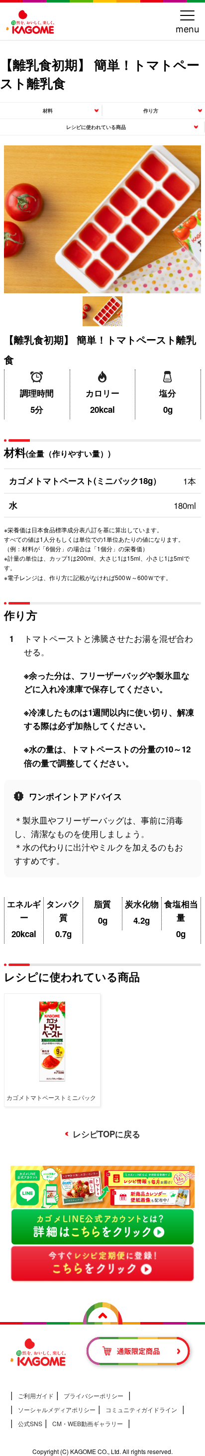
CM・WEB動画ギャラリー (87, 1423)
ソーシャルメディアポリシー (57, 1409)
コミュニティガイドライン (141, 1409)
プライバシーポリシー (93, 1395)
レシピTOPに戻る (106, 1134)
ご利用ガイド (36, 1395)
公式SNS (30, 1423)
